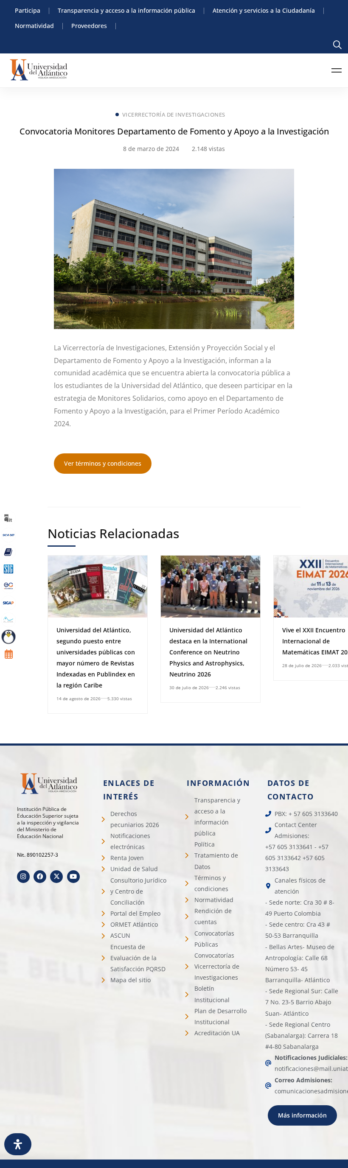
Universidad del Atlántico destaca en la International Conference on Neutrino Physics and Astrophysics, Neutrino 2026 (208, 652)
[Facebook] (40, 876)
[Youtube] (73, 876)
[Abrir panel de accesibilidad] (17, 1144)
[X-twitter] (56, 876)
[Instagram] (23, 876)
